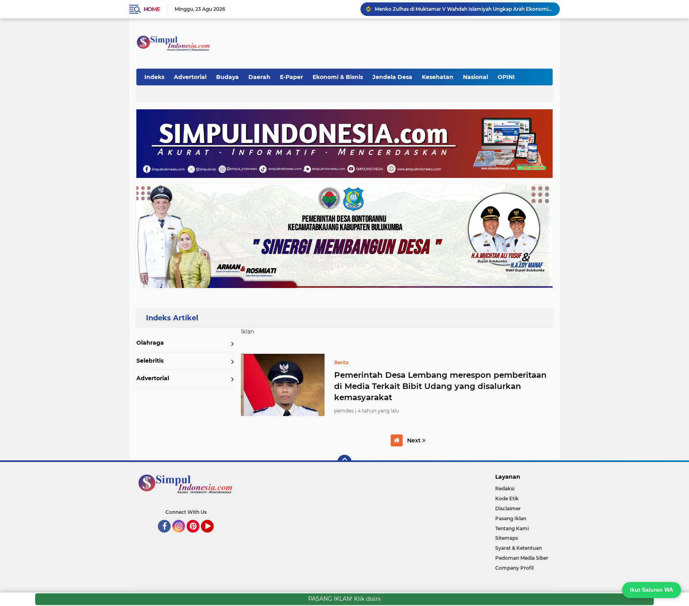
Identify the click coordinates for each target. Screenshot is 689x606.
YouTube (212, 536)
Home (152, 9)
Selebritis (149, 360)
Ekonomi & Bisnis (338, 77)
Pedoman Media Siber (521, 558)
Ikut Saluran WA (651, 589)
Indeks (154, 77)
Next (414, 440)
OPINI (506, 77)
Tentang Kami (512, 528)
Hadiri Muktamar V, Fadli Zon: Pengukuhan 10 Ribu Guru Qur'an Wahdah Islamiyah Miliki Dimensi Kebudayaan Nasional (464, 9)
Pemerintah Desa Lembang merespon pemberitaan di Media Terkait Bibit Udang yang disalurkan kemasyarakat (440, 386)
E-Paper (291, 77)
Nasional (475, 77)
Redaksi (504, 489)
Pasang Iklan (510, 518)
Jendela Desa (392, 77)
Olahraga (150, 342)
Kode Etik (507, 498)
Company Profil (514, 568)
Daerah (259, 77)
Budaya (227, 77)
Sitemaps (506, 538)
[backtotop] (344, 462)
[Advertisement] (405, 39)
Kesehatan (437, 77)
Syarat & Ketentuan (518, 548)
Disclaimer (508, 508)
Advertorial (190, 77)
